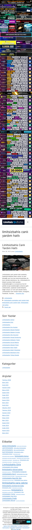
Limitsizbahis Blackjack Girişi (10, 352)
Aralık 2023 (5, 428)
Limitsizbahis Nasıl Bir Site (12, 478)
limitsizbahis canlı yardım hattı (11, 302)
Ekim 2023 (5, 433)
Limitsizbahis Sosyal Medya (10, 342)
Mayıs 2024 (5, 415)
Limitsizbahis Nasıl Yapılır (9, 347)
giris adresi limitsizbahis (20, 448)
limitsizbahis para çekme (15, 483)
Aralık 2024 (5, 397)
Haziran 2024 (6, 413)
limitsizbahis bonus (22, 456)
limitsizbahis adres (18, 452)
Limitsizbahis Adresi (8, 320)
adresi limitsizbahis (9, 446)
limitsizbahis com (16, 460)
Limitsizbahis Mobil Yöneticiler (11, 350)
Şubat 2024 (5, 423)
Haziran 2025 (6, 387)
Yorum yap (7, 307)
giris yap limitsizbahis (19, 450)
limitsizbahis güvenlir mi (6, 472)
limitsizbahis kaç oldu (22, 474)
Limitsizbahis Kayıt (9, 474)
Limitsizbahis (8, 298)
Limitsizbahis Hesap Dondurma (11, 337)
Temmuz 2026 (6, 380)
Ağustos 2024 (6, 408)
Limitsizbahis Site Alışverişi (10, 335)
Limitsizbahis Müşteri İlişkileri (11, 330)
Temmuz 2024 (6, 410)
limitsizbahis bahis (16, 454)
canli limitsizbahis (7, 448)
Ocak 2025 (5, 395)
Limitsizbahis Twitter (8, 494)
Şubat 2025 (5, 392)
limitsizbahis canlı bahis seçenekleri (9, 458)
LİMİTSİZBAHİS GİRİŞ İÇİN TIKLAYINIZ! (16, 34)
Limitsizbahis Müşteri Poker (10, 345)
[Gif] (16, 93)
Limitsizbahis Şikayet (8, 500)
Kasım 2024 (5, 400)
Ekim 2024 (5, 402)
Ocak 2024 (5, 425)
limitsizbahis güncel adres (12, 469)
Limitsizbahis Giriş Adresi (10, 467)
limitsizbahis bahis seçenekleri (8, 456)
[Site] (16, 58)
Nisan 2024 (5, 418)
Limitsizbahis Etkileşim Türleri (11, 340)
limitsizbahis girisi (24, 460)
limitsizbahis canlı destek (7, 460)
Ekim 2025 (5, 382)
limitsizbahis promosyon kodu (13, 486)
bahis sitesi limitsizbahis (21, 446)
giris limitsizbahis (7, 450)
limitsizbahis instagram (19, 472)
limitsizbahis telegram (6, 490)
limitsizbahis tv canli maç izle (7, 492)
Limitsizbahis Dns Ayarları (10, 327)
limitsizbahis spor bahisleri (17, 487)
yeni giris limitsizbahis (20, 500)
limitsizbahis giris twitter (7, 462)
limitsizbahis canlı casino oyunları (23, 458)
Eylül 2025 (5, 385)
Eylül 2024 (5, 405)
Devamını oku (20, 293)
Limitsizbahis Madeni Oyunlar (11, 332)
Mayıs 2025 (5, 390)
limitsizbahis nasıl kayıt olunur (8, 480)
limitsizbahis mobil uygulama (20, 476)
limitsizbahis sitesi (6, 487)
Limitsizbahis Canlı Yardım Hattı (13, 246)
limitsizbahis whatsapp (20, 494)
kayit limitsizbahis (7, 452)
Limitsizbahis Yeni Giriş (9, 496)
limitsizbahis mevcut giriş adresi (8, 476)
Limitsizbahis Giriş (7, 322)
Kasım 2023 (5, 430)
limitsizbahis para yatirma (20, 480)
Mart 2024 (5, 420)
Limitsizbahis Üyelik (9, 498)
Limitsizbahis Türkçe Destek (10, 355)
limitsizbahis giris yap (17, 462)
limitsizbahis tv (17, 490)
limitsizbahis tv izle (19, 492)
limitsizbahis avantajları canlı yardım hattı (16, 300)
